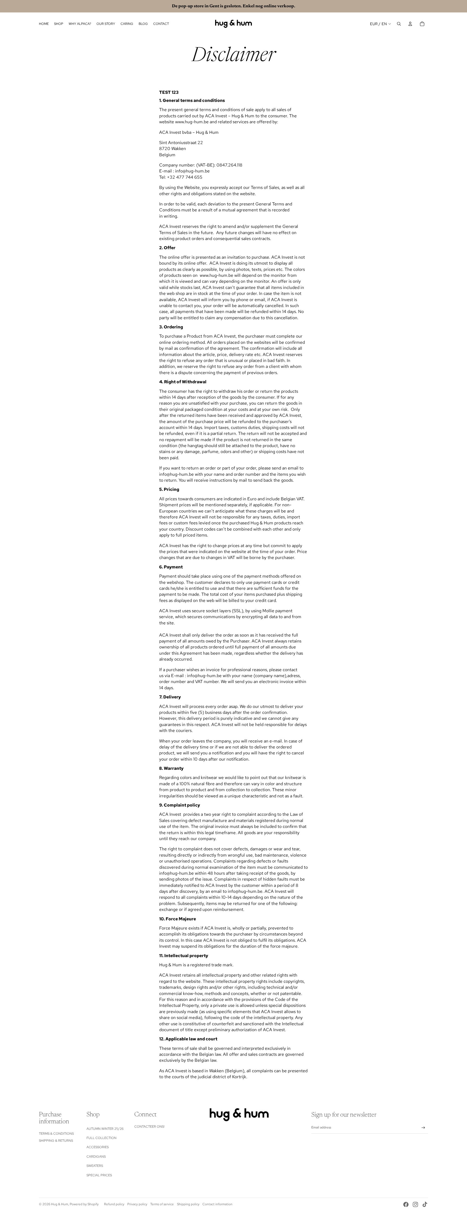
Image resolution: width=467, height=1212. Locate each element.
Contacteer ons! (149, 1126)
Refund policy (114, 1204)
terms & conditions (56, 1133)
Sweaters (94, 1166)
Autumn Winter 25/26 (105, 1129)
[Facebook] (406, 1204)
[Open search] (399, 24)
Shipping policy (188, 1204)
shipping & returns (56, 1140)
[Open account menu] (410, 24)
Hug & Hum (59, 1204)
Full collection (101, 1138)
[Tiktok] (425, 1204)
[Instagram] (415, 1204)
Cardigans (96, 1156)
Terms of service (162, 1204)
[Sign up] (423, 1128)
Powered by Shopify (84, 1204)
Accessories (97, 1147)
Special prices (99, 1175)
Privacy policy (137, 1204)
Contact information (217, 1204)
